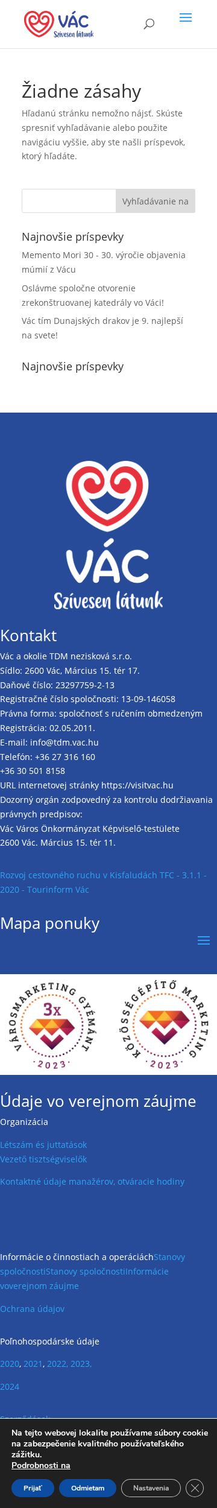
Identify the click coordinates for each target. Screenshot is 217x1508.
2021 (33, 1363)
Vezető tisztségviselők (43, 1159)
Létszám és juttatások (43, 1144)
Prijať (33, 1488)
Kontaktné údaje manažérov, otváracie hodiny (92, 1181)
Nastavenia (151, 1488)
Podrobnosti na (41, 1465)
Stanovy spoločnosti (85, 1271)
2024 (9, 1386)
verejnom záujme (44, 1285)
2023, (81, 1363)
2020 (9, 1363)
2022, (57, 1363)
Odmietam (87, 1488)
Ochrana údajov (32, 1308)
